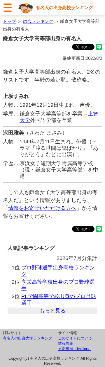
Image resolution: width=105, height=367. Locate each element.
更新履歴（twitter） (74, 348)
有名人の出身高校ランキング (64, 7)
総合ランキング (38, 21)
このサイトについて (75, 338)
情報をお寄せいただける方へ (42, 208)
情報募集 (65, 343)
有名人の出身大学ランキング (27, 338)
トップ (9, 21)
